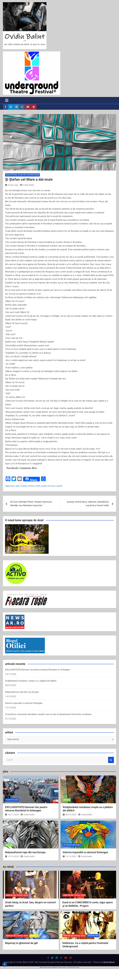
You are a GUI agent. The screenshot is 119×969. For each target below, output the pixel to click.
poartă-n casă (12, 800)
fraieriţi (24, 486)
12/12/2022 (70, 856)
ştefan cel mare (48, 486)
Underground (93, 936)
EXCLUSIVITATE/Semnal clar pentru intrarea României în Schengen (37, 669)
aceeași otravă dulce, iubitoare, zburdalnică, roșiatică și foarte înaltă (88, 503)
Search (111, 760)
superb (59, 486)
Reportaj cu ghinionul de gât (21, 943)
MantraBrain (109, 962)
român (38, 486)
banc (12, 486)
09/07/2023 (70, 814)
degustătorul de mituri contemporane (22, 175)
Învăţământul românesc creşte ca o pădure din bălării (30, 681)
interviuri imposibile (72, 845)
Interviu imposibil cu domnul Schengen (24, 703)
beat (18, 486)
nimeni (31, 486)
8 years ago (13, 185)
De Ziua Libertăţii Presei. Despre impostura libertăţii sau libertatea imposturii (31, 503)
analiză (66, 800)
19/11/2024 (13, 814)
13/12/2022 (13, 856)
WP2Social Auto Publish (48, 967)
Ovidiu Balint (28, 185)
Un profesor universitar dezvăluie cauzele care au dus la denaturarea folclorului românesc (48, 714)
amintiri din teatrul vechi (17, 895)
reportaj (34, 936)
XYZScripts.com (73, 967)
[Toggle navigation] (7, 100)
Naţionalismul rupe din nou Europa (22, 692)
